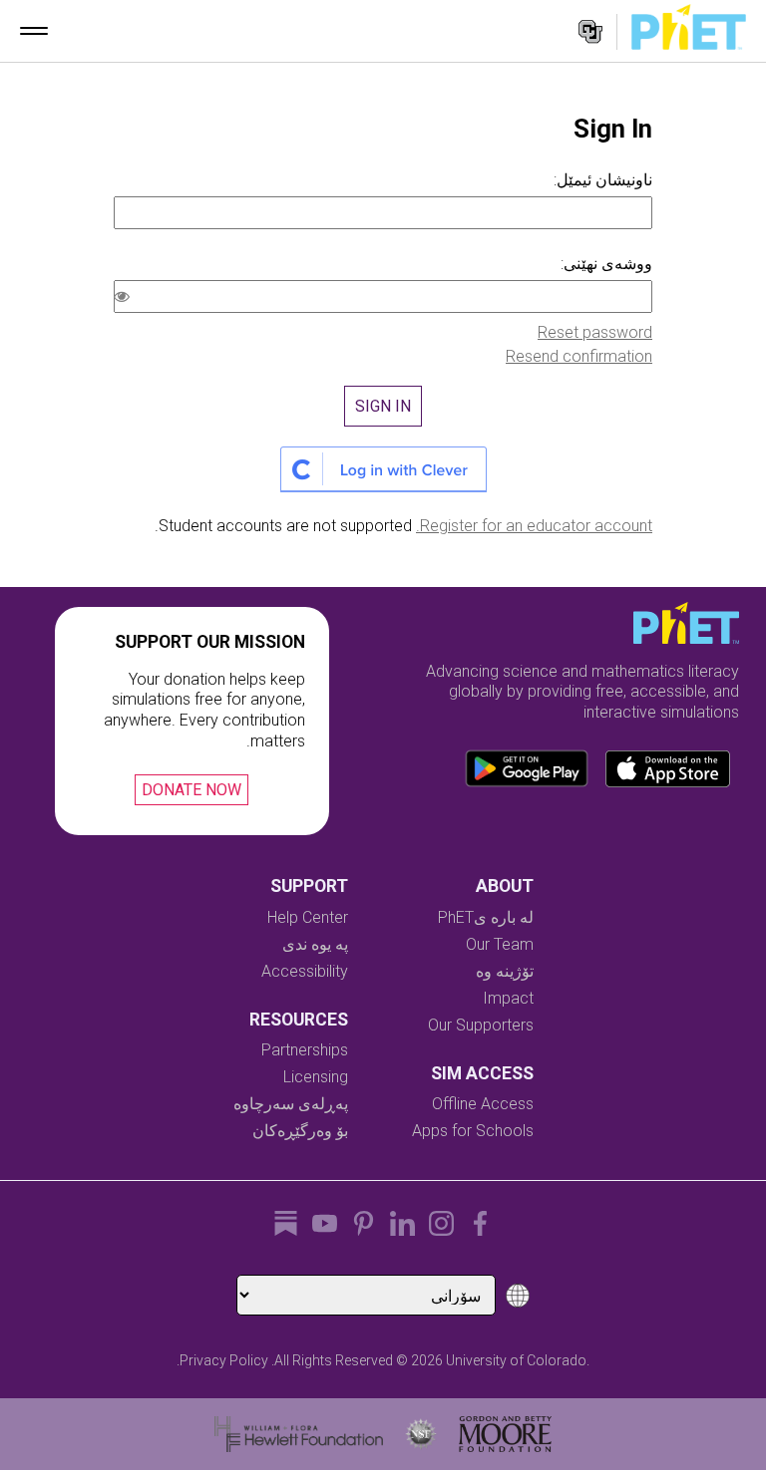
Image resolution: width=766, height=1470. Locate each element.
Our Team (500, 944)
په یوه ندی (315, 944)
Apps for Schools (473, 1130)
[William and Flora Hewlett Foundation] (298, 1434)
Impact (508, 998)
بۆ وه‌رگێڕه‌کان (300, 1130)
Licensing (315, 1076)
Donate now (191, 789)
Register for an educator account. (534, 525)
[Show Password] (126, 299)
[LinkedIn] (402, 1223)
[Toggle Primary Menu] (34, 31)
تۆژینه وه (505, 971)
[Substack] (285, 1223)
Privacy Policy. (222, 1360)
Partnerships (304, 1049)
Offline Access (483, 1103)
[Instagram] (441, 1223)
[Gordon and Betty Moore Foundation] (505, 1434)
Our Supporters (481, 1025)
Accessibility (304, 971)
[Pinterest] (363, 1223)
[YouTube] (324, 1223)
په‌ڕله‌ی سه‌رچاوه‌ (290, 1103)
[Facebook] (480, 1223)
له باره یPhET (486, 917)
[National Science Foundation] (421, 1434)
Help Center (307, 917)
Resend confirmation (579, 356)
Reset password (595, 332)
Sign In (383, 406)
